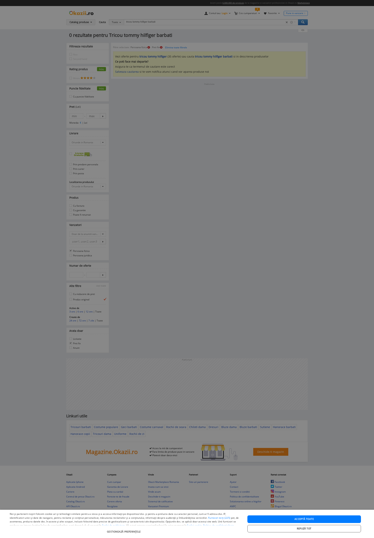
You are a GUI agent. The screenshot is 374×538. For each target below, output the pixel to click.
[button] (124, 530)
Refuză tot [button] (304, 528)
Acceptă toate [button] (304, 519)
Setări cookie (194, 525)
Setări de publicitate (113, 525)
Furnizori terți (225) (219, 517)
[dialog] (187, 524)
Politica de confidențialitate (218, 525)
